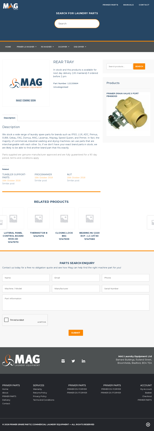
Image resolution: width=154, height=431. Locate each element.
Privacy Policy (39, 396)
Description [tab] (9, 118)
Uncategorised (60, 87)
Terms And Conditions (43, 400)
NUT (69, 174)
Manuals (128, 5)
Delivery (6, 400)
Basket (148, 393)
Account (146, 385)
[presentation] (25, 320)
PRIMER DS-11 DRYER (77, 389)
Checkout (147, 396)
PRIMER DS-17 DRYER (77, 393)
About (5, 393)
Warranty (37, 389)
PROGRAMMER (43, 174)
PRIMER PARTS (110, 5)
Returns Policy (40, 393)
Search (139, 66)
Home (5, 389)
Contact (144, 5)
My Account (146, 389)
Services (38, 385)
